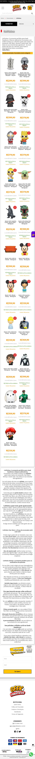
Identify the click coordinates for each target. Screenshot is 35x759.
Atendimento (17, 712)
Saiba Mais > (6, 50)
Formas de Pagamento (17, 714)
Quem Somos (17, 704)
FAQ (18, 728)
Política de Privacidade (17, 707)
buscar (32, 13)
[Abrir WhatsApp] (31, 754)
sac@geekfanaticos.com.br (18, 726)
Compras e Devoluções (17, 709)
